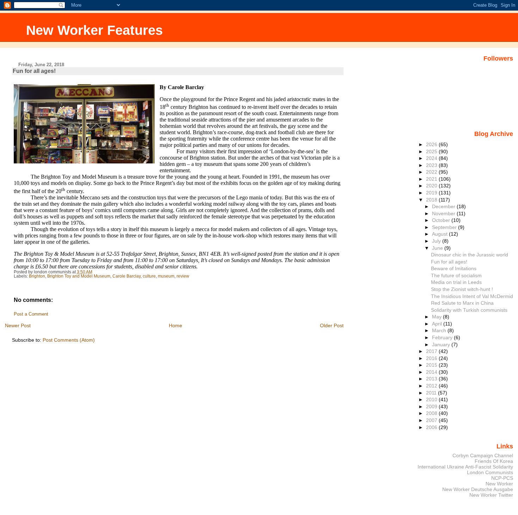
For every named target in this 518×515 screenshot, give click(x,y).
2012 (432, 386)
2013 (432, 378)
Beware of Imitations (453, 268)
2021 (432, 179)
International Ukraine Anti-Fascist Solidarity (465, 467)
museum (166, 276)
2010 (432, 399)
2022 (432, 172)
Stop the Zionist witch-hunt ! (462, 289)
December (444, 206)
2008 (432, 413)
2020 (432, 185)
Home (175, 325)
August (440, 234)
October (441, 220)
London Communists (490, 472)
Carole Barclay (126, 276)
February (443, 337)
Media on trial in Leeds (456, 282)
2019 (432, 193)
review (183, 276)
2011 (432, 393)
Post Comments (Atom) (69, 340)
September (445, 227)
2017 (432, 351)
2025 (432, 151)
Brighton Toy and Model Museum (78, 276)
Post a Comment (31, 314)
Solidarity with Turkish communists (469, 310)
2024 (432, 158)
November (444, 213)
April (437, 324)
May (437, 316)
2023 (432, 165)
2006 (432, 427)
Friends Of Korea (494, 461)
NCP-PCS (502, 478)
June (438, 248)
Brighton (37, 276)
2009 (432, 406)
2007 (432, 420)
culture (149, 276)
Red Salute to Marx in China (462, 303)
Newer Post (18, 325)
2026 (432, 144)
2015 (432, 365)
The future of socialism (456, 275)
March (440, 330)
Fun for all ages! (449, 262)
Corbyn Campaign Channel (482, 455)
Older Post (332, 325)
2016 (432, 358)
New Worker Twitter (491, 495)
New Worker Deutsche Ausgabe (477, 489)
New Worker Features (94, 30)
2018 (432, 200)
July (437, 241)
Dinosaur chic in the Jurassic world (469, 255)
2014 (432, 372)
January (441, 344)
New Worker (499, 483)
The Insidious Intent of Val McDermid (472, 296)
